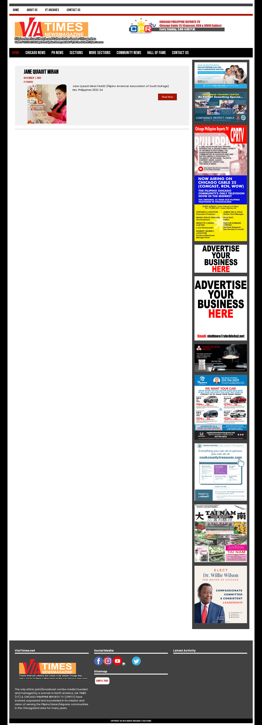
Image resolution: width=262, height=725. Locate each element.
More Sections (100, 52)
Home (16, 10)
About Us (32, 10)
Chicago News (35, 52)
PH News (57, 52)
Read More (167, 97)
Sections (76, 52)
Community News (129, 52)
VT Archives (52, 10)
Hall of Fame (156, 52)
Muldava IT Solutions (142, 720)
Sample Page (102, 681)
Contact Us (73, 10)
